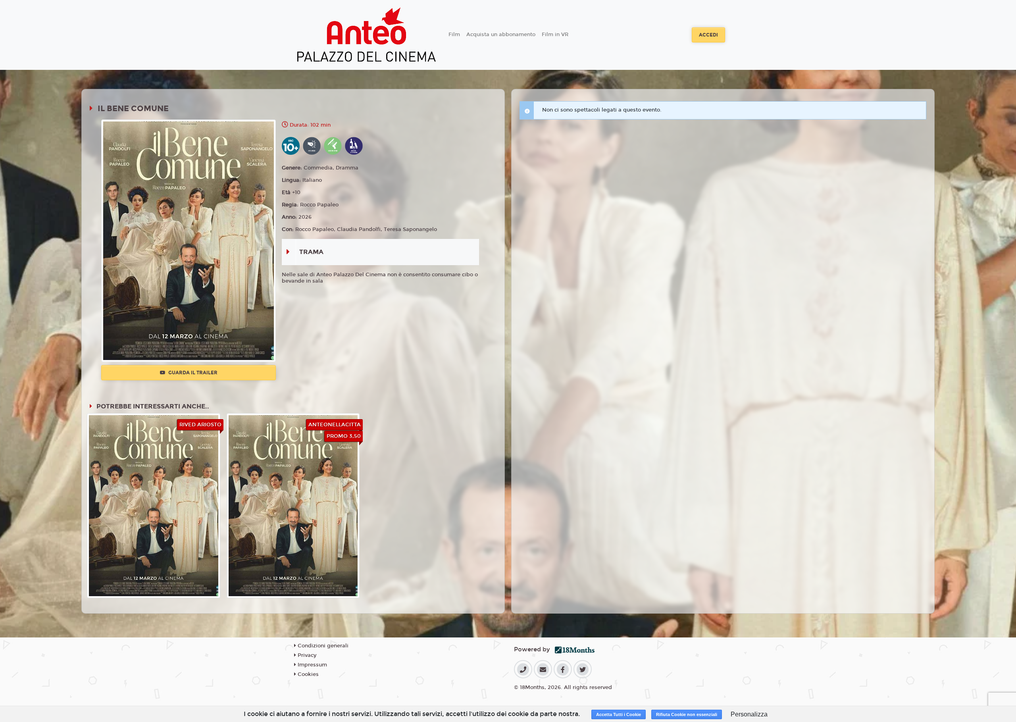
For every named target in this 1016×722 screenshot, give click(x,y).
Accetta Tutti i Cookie (618, 714)
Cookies (307, 674)
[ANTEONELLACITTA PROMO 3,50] (293, 505)
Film (454, 34)
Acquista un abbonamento (500, 34)
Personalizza (749, 714)
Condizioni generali (322, 646)
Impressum (311, 665)
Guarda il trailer (192, 372)
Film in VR (555, 34)
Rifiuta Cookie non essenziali (686, 714)
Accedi (708, 35)
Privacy (306, 655)
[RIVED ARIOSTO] (153, 505)
